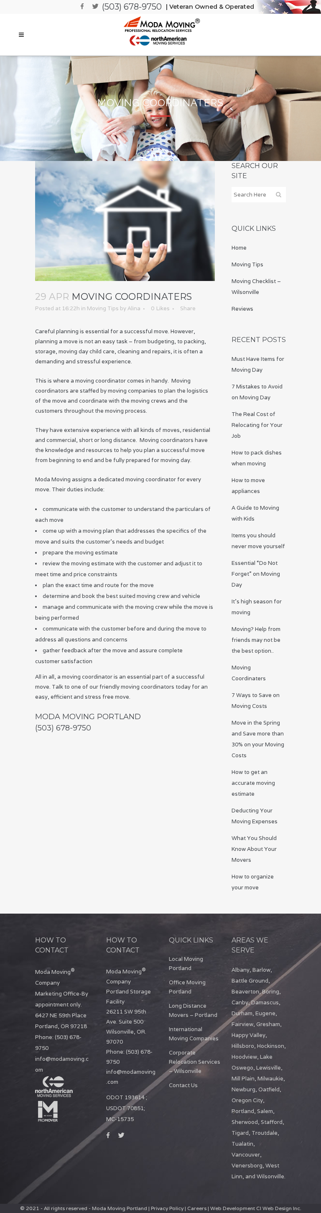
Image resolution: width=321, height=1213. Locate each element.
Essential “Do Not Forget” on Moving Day (256, 573)
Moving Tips (103, 308)
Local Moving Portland (186, 963)
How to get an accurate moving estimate (253, 783)
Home (239, 247)
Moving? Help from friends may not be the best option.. (256, 640)
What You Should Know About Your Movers (254, 849)
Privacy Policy (167, 1208)
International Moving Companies (194, 1034)
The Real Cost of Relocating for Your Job (257, 425)
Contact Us (183, 1085)
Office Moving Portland (187, 987)
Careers (196, 1208)
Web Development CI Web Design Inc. (255, 1208)
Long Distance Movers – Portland (193, 1010)
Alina (133, 308)
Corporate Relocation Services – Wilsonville (194, 1062)
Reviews (242, 308)
